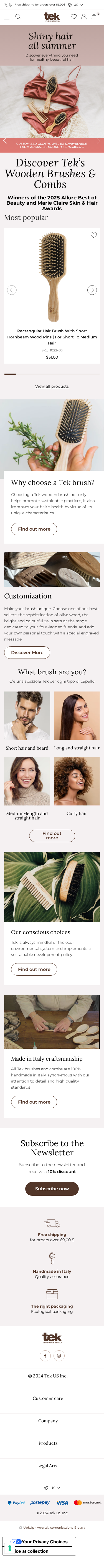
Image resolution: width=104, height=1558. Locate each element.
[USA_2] (52, 89)
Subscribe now (52, 1188)
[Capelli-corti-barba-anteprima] (27, 715)
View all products (52, 386)
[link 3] (84, 16)
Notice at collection (28, 1551)
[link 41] (74, 17)
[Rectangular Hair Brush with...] (52, 277)
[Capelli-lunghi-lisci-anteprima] (77, 715)
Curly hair (77, 813)
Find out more (34, 529)
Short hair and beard (27, 748)
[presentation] (8, 89)
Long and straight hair (77, 747)
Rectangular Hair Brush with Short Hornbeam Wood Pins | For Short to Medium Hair (52, 337)
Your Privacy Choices (45, 1541)
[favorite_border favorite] (93, 235)
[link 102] (59, 1355)
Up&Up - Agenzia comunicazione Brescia (54, 1527)
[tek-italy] (52, 14)
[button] (52, 836)
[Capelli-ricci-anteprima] (77, 781)
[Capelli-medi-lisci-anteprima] (27, 781)
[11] (9, 1548)
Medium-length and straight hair (27, 816)
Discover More (27, 652)
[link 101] (45, 1355)
